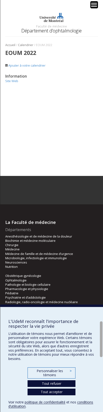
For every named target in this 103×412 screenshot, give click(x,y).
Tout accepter (52, 392)
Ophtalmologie (16, 280)
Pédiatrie (11, 293)
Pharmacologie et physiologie (26, 289)
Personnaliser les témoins (54, 373)
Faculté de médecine (51, 26)
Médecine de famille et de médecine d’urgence (39, 254)
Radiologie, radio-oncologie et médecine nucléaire (41, 302)
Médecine (12, 249)
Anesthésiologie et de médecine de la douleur (38, 236)
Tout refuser (51, 383)
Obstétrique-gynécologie (23, 276)
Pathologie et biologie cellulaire (28, 284)
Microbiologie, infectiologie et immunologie (36, 258)
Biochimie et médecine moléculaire (30, 240)
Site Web (11, 81)
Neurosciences (16, 262)
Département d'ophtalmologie (51, 30)
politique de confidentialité (45, 402)
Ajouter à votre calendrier (27, 65)
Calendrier (25, 45)
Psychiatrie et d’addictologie (25, 297)
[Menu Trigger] (94, 4)
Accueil (10, 45)
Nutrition (11, 266)
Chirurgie (11, 245)
